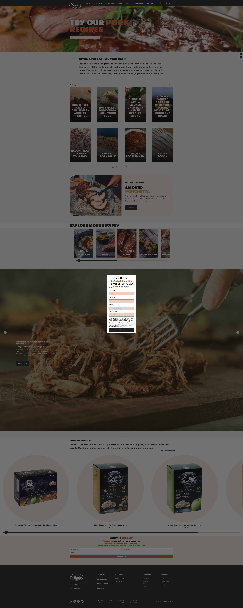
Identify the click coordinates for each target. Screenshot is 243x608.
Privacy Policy (122, 326)
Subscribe (121, 329)
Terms (127, 326)
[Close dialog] (134, 275)
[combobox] (111, 314)
